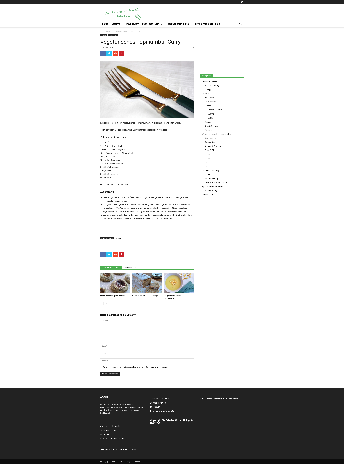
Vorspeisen (209, 97)
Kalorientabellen (212, 138)
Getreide (208, 154)
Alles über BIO (208, 194)
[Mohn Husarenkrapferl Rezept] (115, 283)
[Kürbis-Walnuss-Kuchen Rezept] (147, 283)
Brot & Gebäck (211, 126)
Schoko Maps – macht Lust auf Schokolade (119, 449)
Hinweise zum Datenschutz (112, 438)
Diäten (207, 174)
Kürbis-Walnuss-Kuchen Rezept (145, 296)
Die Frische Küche (209, 81)
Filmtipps (208, 89)
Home (105, 24)
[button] (240, 24)
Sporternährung (211, 178)
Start (102, 31)
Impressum (105, 434)
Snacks (208, 122)
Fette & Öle (210, 150)
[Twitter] (242, 2)
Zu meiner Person (108, 430)
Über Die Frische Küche (110, 426)
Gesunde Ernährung (178, 24)
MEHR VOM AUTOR (132, 268)
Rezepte (116, 24)
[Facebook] (233, 2)
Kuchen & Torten (214, 109)
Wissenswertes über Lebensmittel (144, 24)
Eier (206, 162)
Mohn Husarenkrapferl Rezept (112, 296)
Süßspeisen (210, 105)
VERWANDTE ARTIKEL (111, 268)
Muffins (210, 114)
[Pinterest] (237, 2)
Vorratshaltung (211, 190)
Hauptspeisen (112, 35)
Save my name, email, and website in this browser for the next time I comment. (136, 367)
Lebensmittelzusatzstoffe (216, 182)
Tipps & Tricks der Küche (207, 24)
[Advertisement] (195, 14)
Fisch (207, 166)
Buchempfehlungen (213, 85)
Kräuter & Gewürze (213, 146)
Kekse (210, 118)
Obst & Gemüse (212, 142)
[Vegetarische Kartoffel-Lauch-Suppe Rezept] (179, 283)
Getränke (209, 130)
